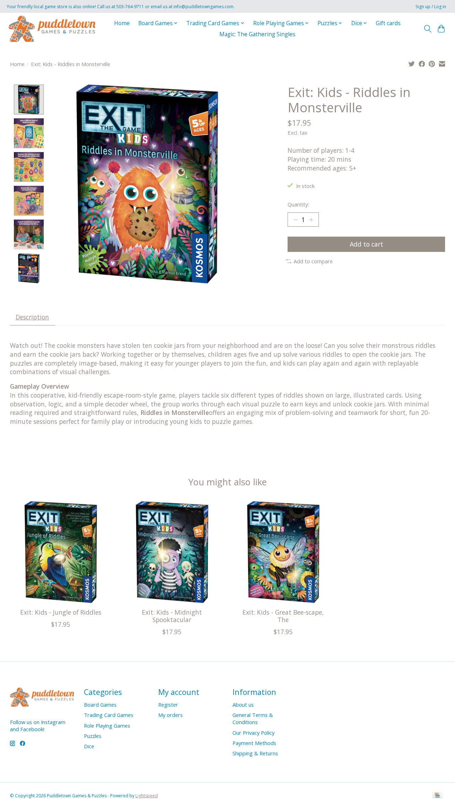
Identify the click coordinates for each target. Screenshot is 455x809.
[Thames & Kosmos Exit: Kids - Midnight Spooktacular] (172, 552)
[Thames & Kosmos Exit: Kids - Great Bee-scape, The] (283, 552)
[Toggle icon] (427, 28)
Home (122, 23)
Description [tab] (32, 317)
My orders (170, 714)
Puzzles (92, 735)
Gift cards (388, 23)
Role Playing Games (107, 725)
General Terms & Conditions (252, 718)
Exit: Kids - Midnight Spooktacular (172, 616)
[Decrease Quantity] (296, 220)
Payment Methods (254, 742)
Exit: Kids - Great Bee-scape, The (283, 616)
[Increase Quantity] (311, 220)
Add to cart (366, 244)
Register (168, 704)
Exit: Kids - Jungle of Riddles (60, 612)
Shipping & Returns (255, 753)
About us (243, 704)
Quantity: (298, 204)
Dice (89, 746)
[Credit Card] (437, 795)
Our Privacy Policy (253, 732)
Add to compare (313, 261)
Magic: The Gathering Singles (257, 34)
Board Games (100, 704)
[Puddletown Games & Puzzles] (52, 28)
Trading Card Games (108, 714)
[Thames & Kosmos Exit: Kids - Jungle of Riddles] (61, 552)
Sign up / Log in (431, 7)
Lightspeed (146, 796)
